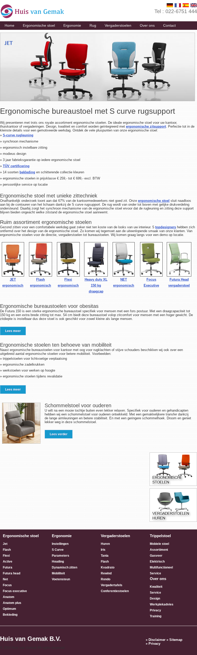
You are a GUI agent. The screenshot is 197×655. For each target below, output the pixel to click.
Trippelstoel (160, 536)
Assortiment (159, 550)
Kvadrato (107, 567)
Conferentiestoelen (115, 591)
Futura (7, 567)
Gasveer (156, 555)
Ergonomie (72, 25)
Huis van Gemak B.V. (30, 638)
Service (155, 573)
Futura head (11, 573)
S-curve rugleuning (18, 135)
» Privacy (153, 643)
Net (5, 579)
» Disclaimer (155, 640)
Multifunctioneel (161, 567)
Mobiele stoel (159, 544)
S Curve (58, 550)
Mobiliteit (58, 573)
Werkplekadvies (161, 604)
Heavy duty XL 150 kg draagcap (96, 285)
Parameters (60, 555)
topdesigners (165, 227)
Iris (103, 550)
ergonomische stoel (154, 201)
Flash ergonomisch (40, 282)
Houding (58, 561)
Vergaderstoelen (118, 25)
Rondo (105, 579)
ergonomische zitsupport (146, 126)
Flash (7, 550)
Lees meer (13, 331)
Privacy (155, 610)
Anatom (8, 597)
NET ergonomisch (123, 282)
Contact (169, 25)
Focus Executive (151, 282)
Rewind (106, 573)
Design (155, 598)
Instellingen (60, 544)
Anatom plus (12, 603)
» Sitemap (174, 640)
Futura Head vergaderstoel (179, 282)
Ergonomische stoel (39, 25)
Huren (105, 544)
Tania (105, 555)
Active (7, 561)
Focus (7, 585)
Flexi (6, 555)
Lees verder (58, 434)
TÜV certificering (16, 166)
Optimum (9, 609)
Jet (5, 544)
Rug (93, 25)
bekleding (27, 172)
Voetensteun (61, 579)
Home (9, 25)
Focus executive (15, 591)
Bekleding (10, 614)
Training (155, 616)
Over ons (147, 25)
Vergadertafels (111, 585)
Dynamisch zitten (64, 567)
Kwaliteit (156, 586)
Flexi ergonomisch (68, 282)
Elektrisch (157, 561)
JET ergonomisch (12, 282)
